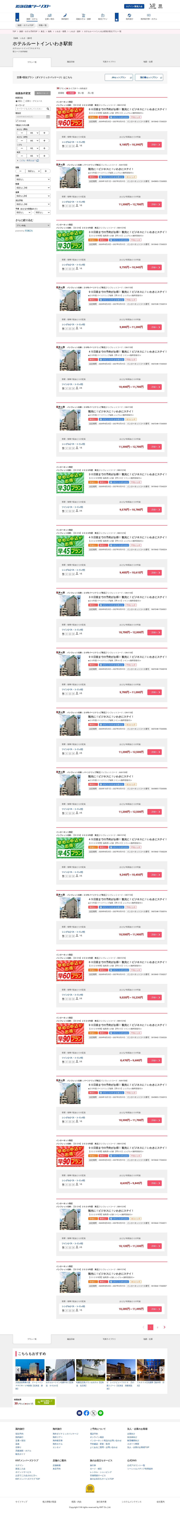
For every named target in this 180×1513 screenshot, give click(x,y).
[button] (134, 6)
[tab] (32, 62)
